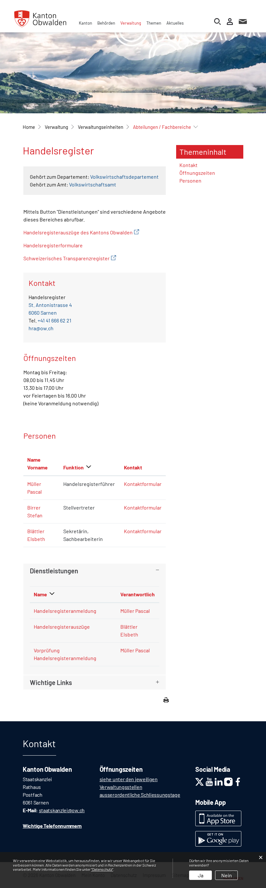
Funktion (73, 467)
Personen (190, 180)
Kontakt (133, 467)
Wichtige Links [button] (51, 682)
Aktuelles (175, 23)
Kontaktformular (143, 484)
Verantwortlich (137, 594)
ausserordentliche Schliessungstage (140, 795)
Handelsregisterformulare (53, 245)
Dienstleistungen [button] (54, 571)
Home (29, 127)
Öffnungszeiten (197, 173)
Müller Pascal (135, 611)
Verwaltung (130, 23)
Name (40, 594)
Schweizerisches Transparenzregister (69, 258)
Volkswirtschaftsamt (92, 184)
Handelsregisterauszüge (62, 627)
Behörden (106, 23)
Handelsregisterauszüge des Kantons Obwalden (81, 232)
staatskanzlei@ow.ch (62, 810)
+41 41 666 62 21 (54, 320)
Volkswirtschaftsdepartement (124, 177)
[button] (56, 127)
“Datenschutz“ (102, 869)
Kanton (85, 23)
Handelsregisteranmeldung (65, 611)
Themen (153, 23)
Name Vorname (37, 463)
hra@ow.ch (41, 328)
